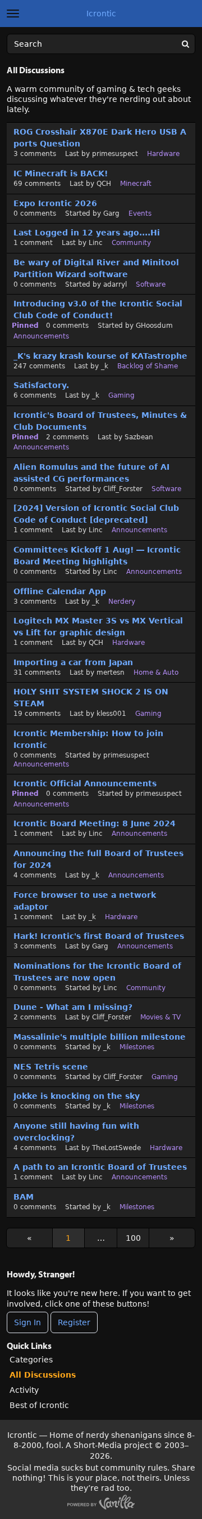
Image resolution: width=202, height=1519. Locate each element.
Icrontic (101, 13)
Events (140, 213)
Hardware (163, 154)
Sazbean (139, 437)
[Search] (185, 44)
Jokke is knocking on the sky (76, 1096)
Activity (24, 1390)
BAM (23, 1196)
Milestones (137, 1047)
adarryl (115, 284)
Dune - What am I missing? (72, 1007)
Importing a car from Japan (73, 662)
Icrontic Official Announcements (85, 783)
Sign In (27, 1322)
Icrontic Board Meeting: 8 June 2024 (94, 823)
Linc (96, 243)
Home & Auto (156, 672)
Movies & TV (160, 1017)
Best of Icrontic (39, 1405)
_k (104, 366)
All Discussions (43, 1374)
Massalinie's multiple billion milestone (99, 1036)
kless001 (111, 714)
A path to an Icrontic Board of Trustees (100, 1166)
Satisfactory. (41, 385)
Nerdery (121, 601)
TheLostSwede (116, 1148)
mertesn (111, 672)
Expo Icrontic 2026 (55, 203)
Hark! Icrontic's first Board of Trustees (98, 936)
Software (151, 284)
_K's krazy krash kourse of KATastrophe (100, 355)
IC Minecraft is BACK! (60, 173)
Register (74, 1322)
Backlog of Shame (147, 366)
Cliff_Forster (123, 489)
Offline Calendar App (59, 591)
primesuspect (115, 154)
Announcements (41, 336)
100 (133, 1237)
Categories (31, 1359)
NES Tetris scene (50, 1066)
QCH (104, 184)
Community (131, 243)
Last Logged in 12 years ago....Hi (86, 232)
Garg (111, 213)
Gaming (121, 395)
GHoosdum (154, 325)
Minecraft (136, 184)
